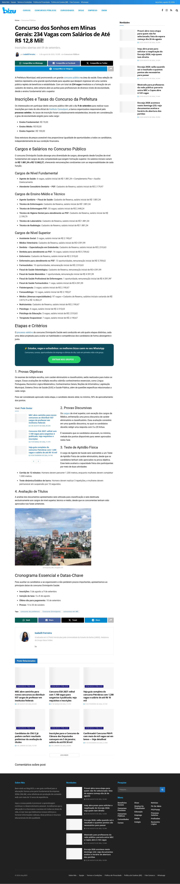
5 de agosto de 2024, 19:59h (49, 54)
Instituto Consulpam (58, 109)
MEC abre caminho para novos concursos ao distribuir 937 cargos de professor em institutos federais (42, 419)
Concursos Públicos (45, 10)
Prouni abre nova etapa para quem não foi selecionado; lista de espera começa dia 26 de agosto (151, 34)
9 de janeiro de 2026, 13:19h (26, 746)
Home (17, 20)
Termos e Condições (24, 2)
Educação (138, 812)
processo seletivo (25, 332)
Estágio (137, 822)
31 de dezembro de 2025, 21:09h (96, 743)
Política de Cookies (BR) (59, 2)
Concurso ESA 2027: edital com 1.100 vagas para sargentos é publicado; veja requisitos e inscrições (43, 435)
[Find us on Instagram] (167, 10)
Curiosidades (67, 10)
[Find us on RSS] (171, 10)
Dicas (81, 10)
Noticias (154, 803)
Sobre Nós (5, 2)
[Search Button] (177, 10)
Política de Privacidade (41, 2)
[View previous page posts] (34, 461)
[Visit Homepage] (9, 10)
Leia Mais (64, 755)
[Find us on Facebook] (162, 10)
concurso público (72, 77)
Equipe (13, 2)
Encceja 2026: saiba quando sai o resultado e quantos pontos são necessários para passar (151, 70)
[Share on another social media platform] (111, 68)
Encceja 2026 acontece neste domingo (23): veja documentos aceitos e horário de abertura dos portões (149, 108)
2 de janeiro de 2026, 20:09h (60, 746)
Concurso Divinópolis (51, 612)
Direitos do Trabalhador (139, 807)
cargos (66, 413)
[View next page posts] (38, 461)
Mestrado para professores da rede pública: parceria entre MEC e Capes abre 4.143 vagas (150, 88)
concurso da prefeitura (30, 612)
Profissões (155, 819)
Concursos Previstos (122, 809)
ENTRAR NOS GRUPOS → (64, 359)
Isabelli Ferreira (29, 54)
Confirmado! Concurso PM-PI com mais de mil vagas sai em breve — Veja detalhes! (98, 736)
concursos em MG (71, 612)
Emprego (92, 10)
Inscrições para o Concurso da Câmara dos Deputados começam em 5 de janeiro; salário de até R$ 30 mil (64, 738)
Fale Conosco (74, 2)
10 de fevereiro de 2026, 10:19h (41, 455)
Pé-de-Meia (156, 806)
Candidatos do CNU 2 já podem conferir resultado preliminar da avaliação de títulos (28, 738)
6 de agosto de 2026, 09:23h (40, 426)
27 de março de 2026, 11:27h (40, 442)
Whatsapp (84, 2)
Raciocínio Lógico (155, 823)
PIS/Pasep (155, 810)
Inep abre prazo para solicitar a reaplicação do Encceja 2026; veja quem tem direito (149, 52)
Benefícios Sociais (122, 804)
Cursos (27, 10)
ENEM (104, 10)
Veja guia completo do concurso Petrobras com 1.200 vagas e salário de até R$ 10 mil (43, 450)
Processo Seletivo (155, 814)
